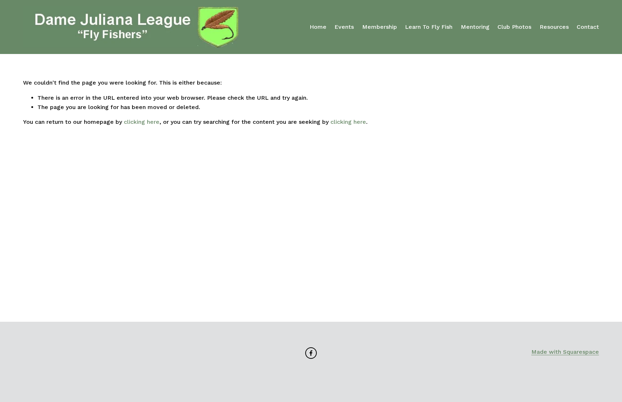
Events (344, 26)
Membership (379, 26)
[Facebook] (311, 353)
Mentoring (475, 26)
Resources (554, 26)
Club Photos (514, 26)
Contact (588, 26)
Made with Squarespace (565, 351)
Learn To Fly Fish (428, 26)
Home (318, 26)
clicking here (141, 121)
